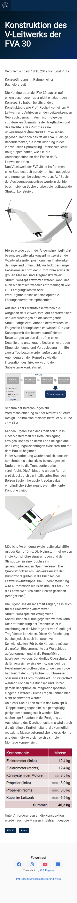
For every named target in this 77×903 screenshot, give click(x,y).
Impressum (22, 878)
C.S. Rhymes (47, 870)
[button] (71, 5)
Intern (57, 878)
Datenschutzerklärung (41, 878)
